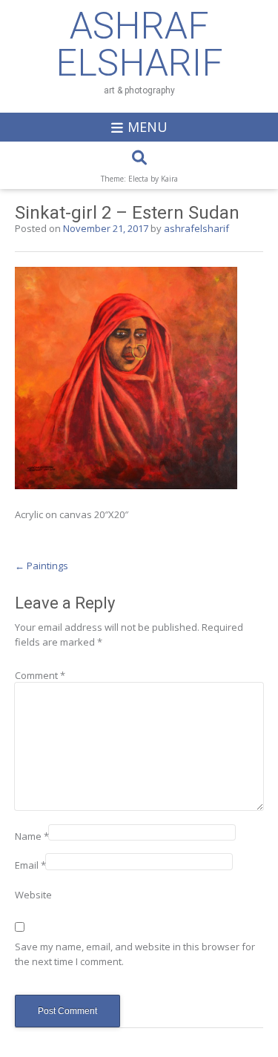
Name (32, 836)
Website (33, 894)
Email (30, 865)
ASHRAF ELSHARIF (139, 44)
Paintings (41, 565)
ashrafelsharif (196, 228)
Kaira (169, 178)
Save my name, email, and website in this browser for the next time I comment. (135, 954)
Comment (40, 675)
